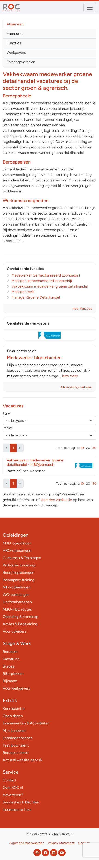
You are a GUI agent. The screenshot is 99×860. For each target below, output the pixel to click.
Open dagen (13, 716)
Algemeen (15, 24)
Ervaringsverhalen (21, 62)
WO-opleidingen (16, 594)
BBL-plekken (13, 673)
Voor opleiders (14, 631)
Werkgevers (16, 52)
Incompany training (18, 580)
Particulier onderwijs (19, 565)
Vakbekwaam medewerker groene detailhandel (50, 286)
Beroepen (11, 651)
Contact (9, 780)
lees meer (70, 376)
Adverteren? (13, 795)
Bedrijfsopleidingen (18, 572)
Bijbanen (10, 681)
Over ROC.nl (13, 787)
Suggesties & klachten (21, 802)
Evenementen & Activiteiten (26, 723)
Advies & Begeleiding (20, 624)
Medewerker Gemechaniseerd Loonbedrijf (46, 275)
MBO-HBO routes (17, 609)
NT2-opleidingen (16, 587)
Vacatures (15, 33)
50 (94, 448)
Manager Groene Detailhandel (36, 297)
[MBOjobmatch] (49, 335)
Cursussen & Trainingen (22, 558)
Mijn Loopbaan (14, 730)
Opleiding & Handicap (20, 616)
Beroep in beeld (15, 752)
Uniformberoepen (17, 602)
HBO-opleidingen (17, 550)
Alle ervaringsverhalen (76, 387)
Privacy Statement (61, 843)
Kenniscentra (13, 708)
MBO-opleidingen (17, 543)
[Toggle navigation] (89, 7)
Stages (8, 666)
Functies (14, 43)
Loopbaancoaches (17, 738)
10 (82, 448)
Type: (7, 413)
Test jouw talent (16, 745)
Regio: (7, 428)
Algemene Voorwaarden (26, 843)
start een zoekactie (56, 500)
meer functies (82, 309)
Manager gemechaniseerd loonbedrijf (42, 281)
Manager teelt (23, 292)
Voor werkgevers (16, 688)
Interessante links (17, 809)
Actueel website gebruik (23, 760)
